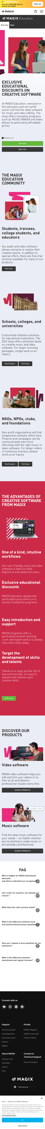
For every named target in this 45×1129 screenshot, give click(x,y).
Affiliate (5, 1046)
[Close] (41, 1098)
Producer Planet (30, 1038)
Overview (4, 25)
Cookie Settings (22, 1125)
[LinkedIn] (16, 1006)
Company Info (7, 1059)
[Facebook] (22, 1006)
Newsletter (6, 1063)
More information (31, 1062)
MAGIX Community (31, 1034)
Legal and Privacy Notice (9, 1115)
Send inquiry (10, 364)
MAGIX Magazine (30, 1030)
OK (22, 1120)
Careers (5, 1067)
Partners (5, 1042)
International (23, 1087)
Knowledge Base (8, 1034)
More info (22, 149)
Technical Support (9, 1030)
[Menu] (41, 11)
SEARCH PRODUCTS (22, 790)
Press (4, 1071)
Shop (12, 25)
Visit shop (22, 143)
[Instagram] (10, 1006)
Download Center (9, 1038)
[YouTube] (4, 1006)
